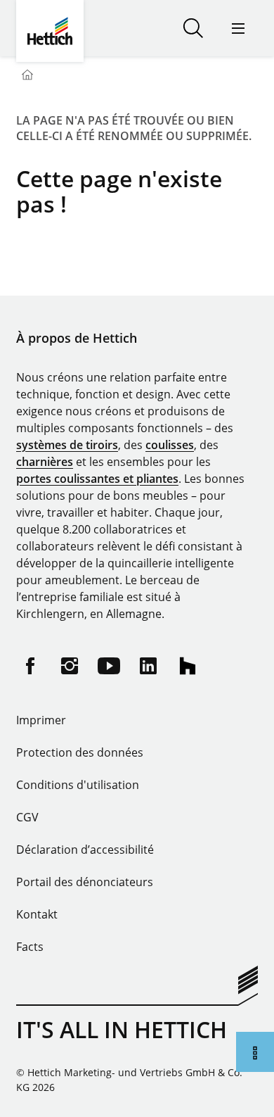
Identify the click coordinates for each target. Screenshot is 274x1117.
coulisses (169, 445)
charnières (44, 461)
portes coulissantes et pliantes (97, 478)
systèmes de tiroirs (67, 445)
